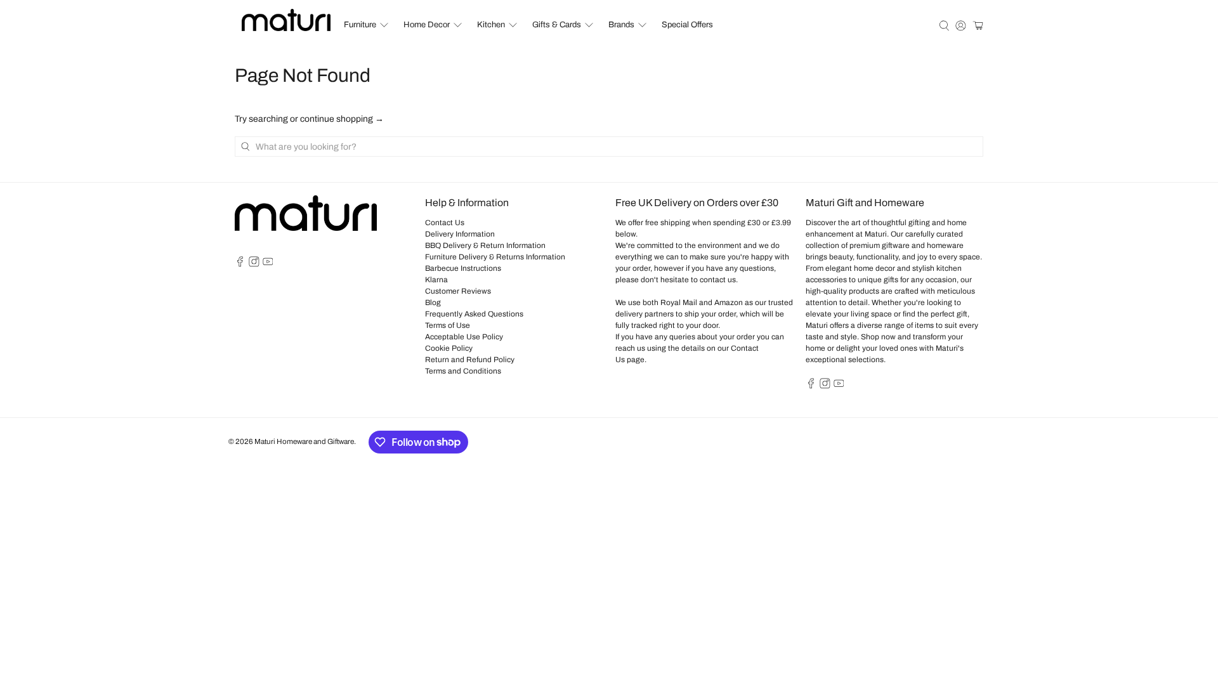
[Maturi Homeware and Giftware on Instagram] (254, 264)
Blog (433, 302)
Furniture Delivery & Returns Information (495, 256)
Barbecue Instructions (463, 268)
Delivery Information (460, 234)
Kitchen (491, 24)
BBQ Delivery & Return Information (485, 245)
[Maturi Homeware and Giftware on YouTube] (268, 264)
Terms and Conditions (463, 371)
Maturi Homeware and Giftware (304, 441)
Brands (621, 24)
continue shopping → (342, 119)
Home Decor (426, 24)
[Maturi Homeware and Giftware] (286, 20)
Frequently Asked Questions (474, 314)
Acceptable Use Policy (464, 336)
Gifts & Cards (556, 24)
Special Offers (687, 24)
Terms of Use (447, 325)
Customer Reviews (458, 291)
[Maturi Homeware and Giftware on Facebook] (240, 264)
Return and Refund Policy (469, 359)
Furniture (360, 24)
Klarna (436, 279)
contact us (718, 279)
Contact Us (444, 222)
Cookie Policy (449, 348)
